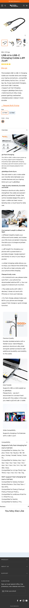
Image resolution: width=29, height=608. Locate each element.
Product (4, 559)
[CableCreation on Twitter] (20, 600)
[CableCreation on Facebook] (17, 600)
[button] (6, 64)
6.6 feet (12, 113)
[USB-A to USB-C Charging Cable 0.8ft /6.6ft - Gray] (2, 544)
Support (4, 573)
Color (5, 118)
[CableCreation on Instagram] (23, 600)
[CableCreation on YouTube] (26, 600)
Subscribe (5, 581)
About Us (5, 566)
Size (2, 109)
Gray (2, 121)
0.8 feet (4, 113)
